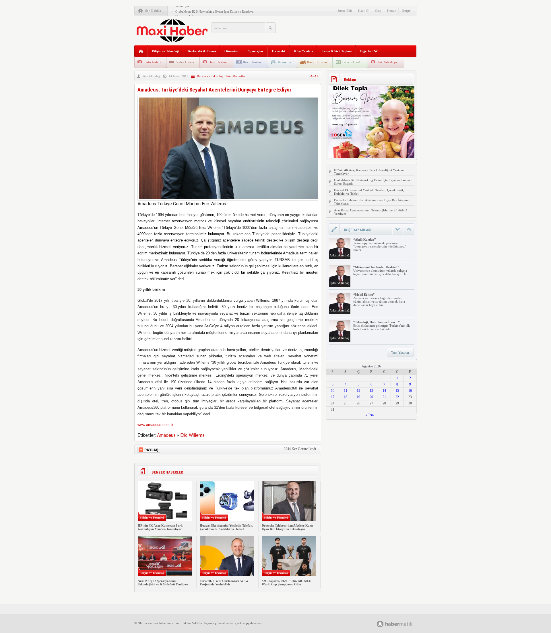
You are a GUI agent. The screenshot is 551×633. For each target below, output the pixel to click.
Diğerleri (366, 51)
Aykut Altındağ (339, 255)
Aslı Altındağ (151, 76)
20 (371, 397)
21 (384, 397)
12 (358, 391)
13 (371, 391)
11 (345, 391)
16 (410, 391)
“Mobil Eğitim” (364, 294)
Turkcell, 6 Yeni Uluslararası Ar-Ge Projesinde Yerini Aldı (224, 582)
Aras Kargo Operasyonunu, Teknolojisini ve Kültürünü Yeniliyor (163, 582)
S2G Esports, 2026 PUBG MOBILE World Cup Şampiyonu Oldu (286, 582)
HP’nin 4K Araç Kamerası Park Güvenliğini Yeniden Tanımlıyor (160, 527)
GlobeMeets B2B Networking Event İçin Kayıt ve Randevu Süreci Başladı (373, 181)
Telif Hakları (218, 62)
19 (358, 397)
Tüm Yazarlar (400, 352)
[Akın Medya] (380, 624)
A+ (316, 76)
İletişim (407, 10)
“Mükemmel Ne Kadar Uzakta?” (376, 267)
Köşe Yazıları (303, 51)
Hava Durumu (317, 62)
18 (345, 397)
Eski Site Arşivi (388, 62)
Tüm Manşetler (235, 76)
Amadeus (166, 435)
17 (332, 397)
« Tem (369, 415)
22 (397, 397)
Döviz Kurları (252, 62)
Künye (391, 10)
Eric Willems (192, 435)
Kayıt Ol (363, 10)
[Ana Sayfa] (141, 51)
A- (312, 76)
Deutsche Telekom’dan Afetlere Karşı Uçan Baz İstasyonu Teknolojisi (287, 527)
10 (332, 391)
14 (384, 391)
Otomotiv (231, 51)
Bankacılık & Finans (202, 51)
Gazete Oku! (351, 62)
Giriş (378, 10)
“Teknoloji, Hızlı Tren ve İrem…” (376, 322)
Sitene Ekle (344, 10)
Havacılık (279, 51)
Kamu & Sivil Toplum (336, 51)
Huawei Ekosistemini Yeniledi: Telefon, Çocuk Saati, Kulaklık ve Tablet (226, 527)
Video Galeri (185, 62)
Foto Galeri (152, 62)
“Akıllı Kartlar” (364, 239)
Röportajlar (255, 51)
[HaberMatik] (401, 623)
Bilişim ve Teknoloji (165, 51)
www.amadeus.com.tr (155, 424)
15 (397, 391)
